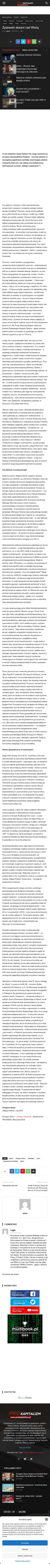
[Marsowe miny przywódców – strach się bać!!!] (8, 92)
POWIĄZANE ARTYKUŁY (11, 50)
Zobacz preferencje (25, 1555)
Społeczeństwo (39, 21)
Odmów (25, 1549)
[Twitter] (25, 1459)
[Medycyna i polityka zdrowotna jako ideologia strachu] (8, 81)
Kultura (5, 23)
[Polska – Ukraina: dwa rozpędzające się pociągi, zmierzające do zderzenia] (8, 69)
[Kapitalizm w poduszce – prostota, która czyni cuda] (8, 1488)
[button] (46, 1519)
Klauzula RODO (25, 1447)
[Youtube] (31, 1459)
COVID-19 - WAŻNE (6, 84)
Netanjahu (31, 1158)
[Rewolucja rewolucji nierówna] (8, 58)
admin (8, 31)
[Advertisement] (25, 10)
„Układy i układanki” (24, 1116)
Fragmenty (24, 17)
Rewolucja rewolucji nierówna (28, 54)
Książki (16, 17)
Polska (17, 23)
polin (38, 1158)
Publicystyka (19, 21)
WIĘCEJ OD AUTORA (30, 50)
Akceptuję (25, 1543)
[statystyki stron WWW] (21, 1398)
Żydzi (22, 1161)
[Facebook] (18, 1459)
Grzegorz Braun (29, 21)
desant (11, 1158)
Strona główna (7, 17)
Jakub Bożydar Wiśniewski (7, 61)
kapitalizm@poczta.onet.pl (33, 1452)
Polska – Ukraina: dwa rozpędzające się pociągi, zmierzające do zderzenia (26, 68)
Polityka (11, 23)
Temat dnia (24, 23)
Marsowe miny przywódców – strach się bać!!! (28, 90)
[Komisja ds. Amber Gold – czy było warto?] (8, 1499)
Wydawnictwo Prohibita (10, 1161)
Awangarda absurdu (10, 1185)
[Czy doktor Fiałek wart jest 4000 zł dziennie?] (8, 103)
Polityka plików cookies (22, 1561)
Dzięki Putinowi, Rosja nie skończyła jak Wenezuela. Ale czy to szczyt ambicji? (38, 1187)
